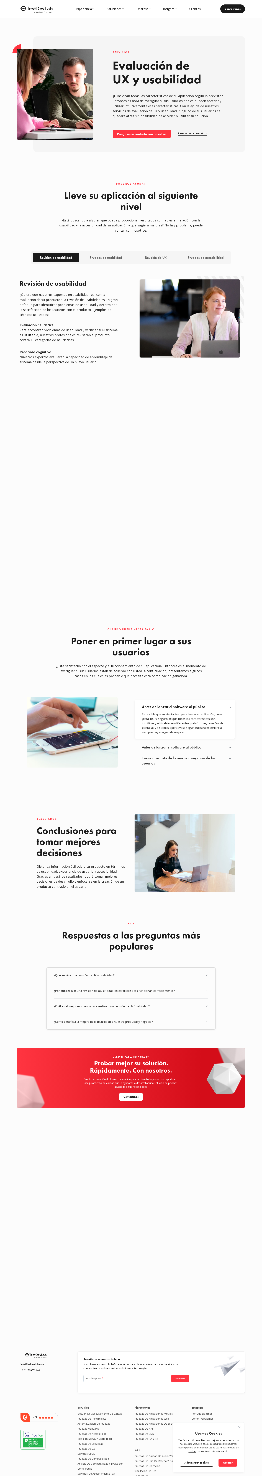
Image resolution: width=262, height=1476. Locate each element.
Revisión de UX (156, 257)
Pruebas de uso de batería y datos (156, 1461)
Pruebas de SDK (144, 1433)
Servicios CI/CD (86, 1453)
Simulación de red (145, 1471)
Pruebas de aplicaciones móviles (154, 1413)
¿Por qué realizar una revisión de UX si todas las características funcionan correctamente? (114, 991)
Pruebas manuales (88, 1428)
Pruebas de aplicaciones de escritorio (157, 1423)
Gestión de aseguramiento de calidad (100, 1413)
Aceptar (228, 1462)
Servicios (83, 1407)
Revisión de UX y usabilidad (95, 1438)
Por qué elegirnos (202, 1413)
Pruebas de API (144, 1428)
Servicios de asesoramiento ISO (96, 1473)
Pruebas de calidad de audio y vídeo (156, 1456)
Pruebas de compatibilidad (93, 1458)
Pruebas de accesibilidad (206, 257)
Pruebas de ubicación (147, 1466)
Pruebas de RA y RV (146, 1438)
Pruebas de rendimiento (92, 1418)
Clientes (195, 9)
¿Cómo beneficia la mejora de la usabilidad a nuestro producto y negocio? (103, 1022)
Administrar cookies (196, 1462)
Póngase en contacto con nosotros (141, 134)
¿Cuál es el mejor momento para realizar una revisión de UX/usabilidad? (102, 1006)
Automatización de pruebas (94, 1423)
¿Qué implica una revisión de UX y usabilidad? (84, 975)
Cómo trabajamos (203, 1418)
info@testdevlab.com (32, 1364)
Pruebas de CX (86, 1448)
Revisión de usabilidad (56, 257)
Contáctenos (233, 9)
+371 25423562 (30, 1370)
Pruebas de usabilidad (106, 257)
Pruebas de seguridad (90, 1443)
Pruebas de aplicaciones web (152, 1418)
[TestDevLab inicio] (36, 9)
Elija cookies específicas (210, 1443)
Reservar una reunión (191, 133)
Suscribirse (180, 1378)
